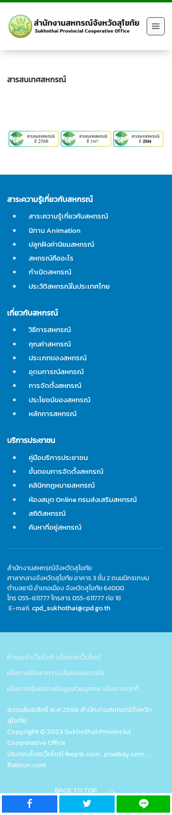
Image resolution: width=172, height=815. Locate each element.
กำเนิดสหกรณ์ (50, 271)
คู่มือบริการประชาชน (58, 457)
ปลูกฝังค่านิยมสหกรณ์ (61, 244)
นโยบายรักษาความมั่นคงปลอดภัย (56, 672)
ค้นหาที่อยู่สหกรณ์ (55, 527)
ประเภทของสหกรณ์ (57, 357)
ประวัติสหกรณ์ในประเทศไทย (69, 286)
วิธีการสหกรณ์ (50, 329)
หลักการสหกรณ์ (52, 413)
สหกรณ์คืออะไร (51, 257)
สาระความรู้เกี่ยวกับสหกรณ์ (68, 215)
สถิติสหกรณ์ (47, 513)
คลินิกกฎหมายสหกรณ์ (62, 485)
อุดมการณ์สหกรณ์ (56, 371)
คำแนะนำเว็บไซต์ (30, 656)
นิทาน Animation (55, 230)
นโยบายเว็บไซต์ (78, 656)
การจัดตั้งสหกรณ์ (55, 385)
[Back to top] (111, 791)
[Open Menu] (156, 26)
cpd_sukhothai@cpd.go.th (71, 608)
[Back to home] (74, 26)
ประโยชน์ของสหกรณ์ (59, 399)
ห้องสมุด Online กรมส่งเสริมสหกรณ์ (83, 499)
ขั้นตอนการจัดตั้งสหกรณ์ (66, 471)
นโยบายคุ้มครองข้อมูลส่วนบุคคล (54, 688)
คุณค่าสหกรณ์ (50, 343)
